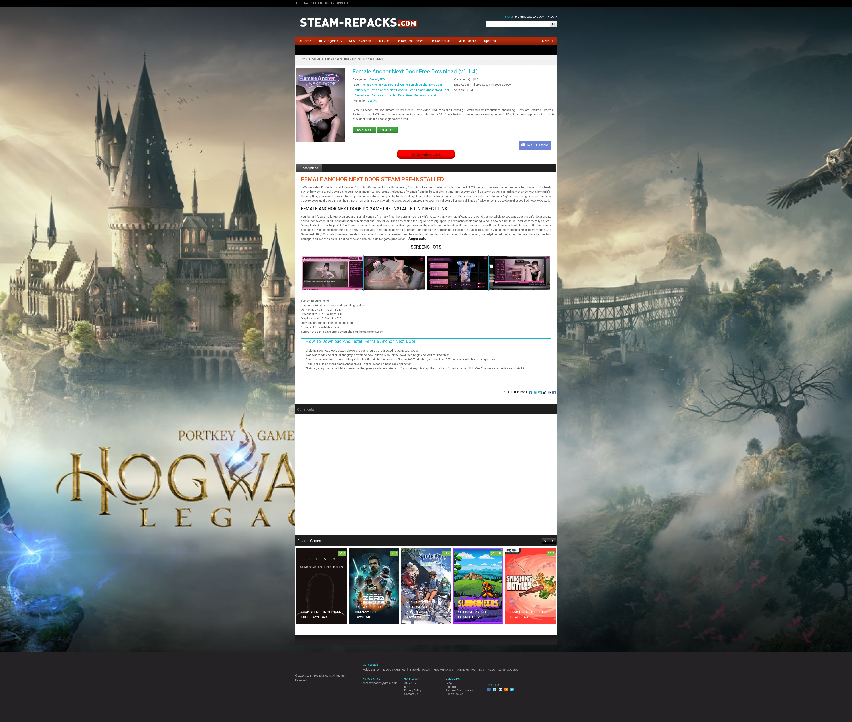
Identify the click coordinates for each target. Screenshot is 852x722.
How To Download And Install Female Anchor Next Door (361, 341)
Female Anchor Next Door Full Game (385, 84)
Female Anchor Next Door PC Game (392, 90)
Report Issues (454, 694)
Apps (491, 669)
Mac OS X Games (394, 669)
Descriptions (309, 168)
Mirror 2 (387, 130)
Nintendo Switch (419, 669)
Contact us (411, 694)
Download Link (429, 154)
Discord (552, 17)
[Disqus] (426, 477)
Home (303, 58)
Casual (316, 58)
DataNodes (364, 130)
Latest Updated (508, 669)
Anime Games (466, 669)
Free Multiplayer (444, 669)
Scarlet (431, 95)
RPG (382, 79)
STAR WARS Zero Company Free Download (367, 612)
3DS (481, 669)
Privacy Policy (412, 690)
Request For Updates (459, 690)
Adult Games (371, 669)
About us (410, 683)
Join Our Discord (537, 145)
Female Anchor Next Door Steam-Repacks (399, 95)
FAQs (449, 683)
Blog (407, 686)
